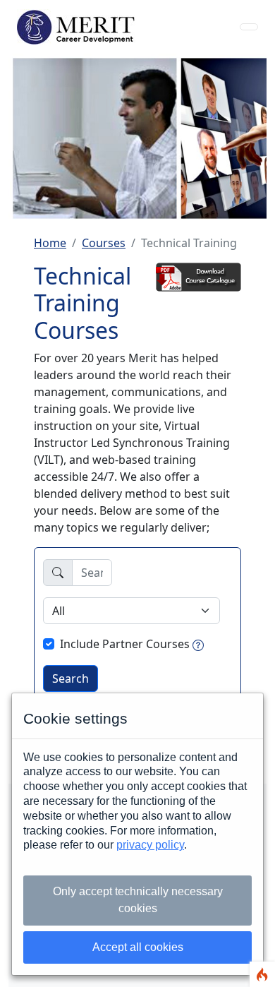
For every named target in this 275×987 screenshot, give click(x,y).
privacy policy (150, 845)
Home (50, 243)
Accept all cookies (137, 947)
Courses (104, 243)
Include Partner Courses (125, 644)
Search (70, 678)
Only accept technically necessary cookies (138, 899)
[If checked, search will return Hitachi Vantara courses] (198, 644)
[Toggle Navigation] (249, 26)
